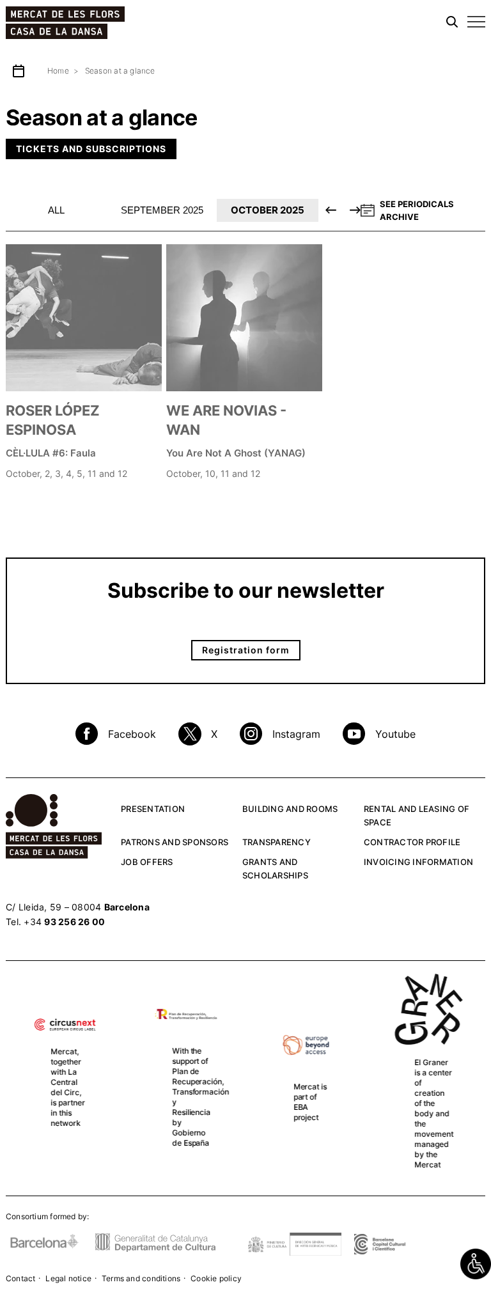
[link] (475, 1264)
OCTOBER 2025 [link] (267, 210)
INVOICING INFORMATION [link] (418, 862)
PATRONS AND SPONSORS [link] (174, 842)
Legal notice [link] (68, 1278)
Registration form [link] (246, 649)
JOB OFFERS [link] (147, 862)
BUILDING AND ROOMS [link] (290, 809)
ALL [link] (56, 210)
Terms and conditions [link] (141, 1278)
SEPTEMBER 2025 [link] (162, 210)
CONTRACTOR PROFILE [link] (412, 842)
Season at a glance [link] (120, 70)
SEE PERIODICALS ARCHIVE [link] (417, 210)
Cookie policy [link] (216, 1278)
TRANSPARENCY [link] (276, 842)
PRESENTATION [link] (153, 809)
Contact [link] (20, 1278)
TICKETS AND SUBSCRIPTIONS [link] (91, 148)
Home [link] (58, 70)
